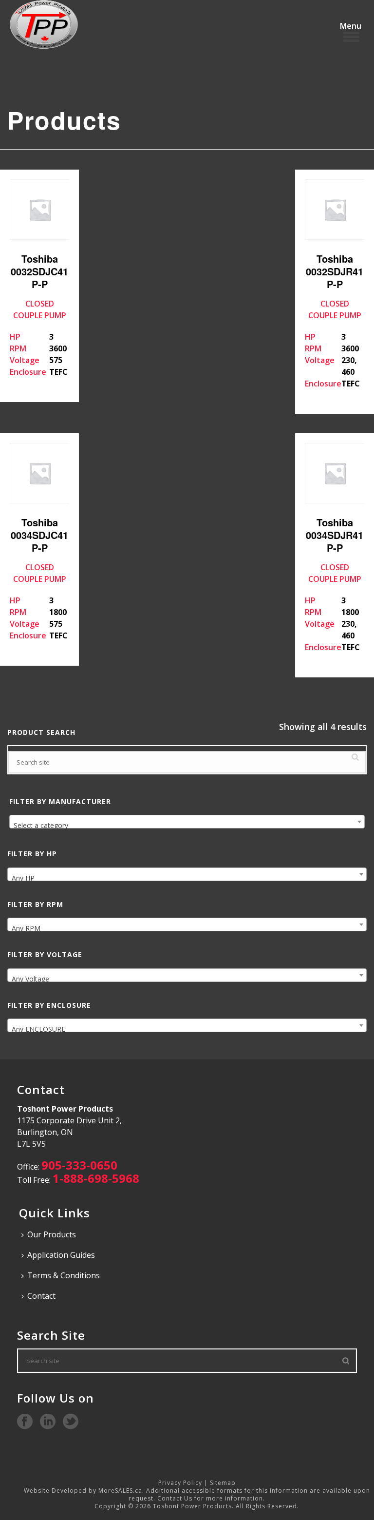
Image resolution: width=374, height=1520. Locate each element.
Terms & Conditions (63, 1275)
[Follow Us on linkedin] (48, 1422)
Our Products (51, 1234)
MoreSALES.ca (120, 1490)
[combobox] (187, 821)
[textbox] (187, 825)
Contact (41, 1295)
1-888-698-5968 (96, 1178)
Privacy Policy (180, 1483)
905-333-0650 (79, 1165)
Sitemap (223, 1483)
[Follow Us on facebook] (25, 1422)
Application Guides (61, 1255)
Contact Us (174, 1498)
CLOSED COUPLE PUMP (39, 314)
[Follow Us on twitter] (70, 1422)
